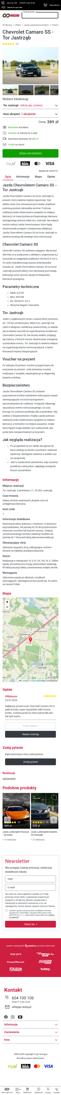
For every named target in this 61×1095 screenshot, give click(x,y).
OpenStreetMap (39, 680)
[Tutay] (45, 969)
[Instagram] (12, 1017)
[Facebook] (6, 1017)
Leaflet (24, 680)
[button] (30, 639)
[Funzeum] (15, 969)
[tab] (10, 90)
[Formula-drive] (45, 954)
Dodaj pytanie (30, 761)
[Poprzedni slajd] (7, 65)
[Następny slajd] (53, 65)
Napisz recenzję (30, 734)
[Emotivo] (30, 945)
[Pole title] (30, 65)
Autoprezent (9, 778)
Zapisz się (29, 924)
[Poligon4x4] (45, 962)
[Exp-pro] (15, 954)
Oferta (18, 25)
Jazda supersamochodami (36, 25)
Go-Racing (7, 25)
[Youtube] (20, 1017)
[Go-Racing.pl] (11, 15)
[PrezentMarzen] (15, 962)
